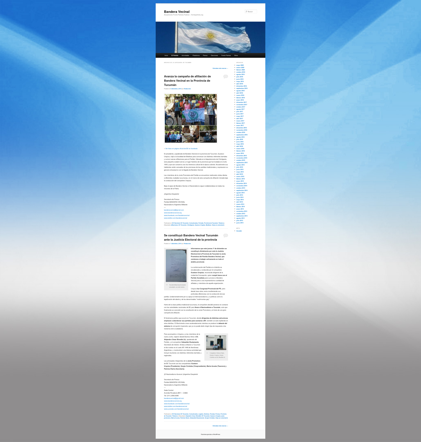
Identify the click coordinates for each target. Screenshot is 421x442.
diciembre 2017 (241, 102)
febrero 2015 (240, 179)
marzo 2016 (240, 148)
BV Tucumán (184, 223)
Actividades (185, 55)
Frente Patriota (226, 55)
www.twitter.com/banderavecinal (175, 218)
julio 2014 (239, 195)
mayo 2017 (240, 116)
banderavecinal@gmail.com (174, 210)
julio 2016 (239, 139)
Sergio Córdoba (210, 418)
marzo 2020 (240, 67)
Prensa (205, 55)
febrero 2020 (240, 70)
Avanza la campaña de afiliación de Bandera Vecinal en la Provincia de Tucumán (187, 80)
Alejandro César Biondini (193, 416)
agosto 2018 (240, 91)
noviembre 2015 (241, 158)
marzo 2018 (240, 95)
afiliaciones (174, 225)
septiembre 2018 (241, 88)
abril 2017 (239, 118)
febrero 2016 (240, 151)
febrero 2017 (240, 123)
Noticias (206, 414)
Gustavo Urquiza (200, 225)
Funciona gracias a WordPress (210, 434)
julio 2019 (239, 77)
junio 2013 (239, 223)
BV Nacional (176, 223)
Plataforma (196, 55)
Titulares (221, 223)
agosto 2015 (240, 165)
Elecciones (214, 55)
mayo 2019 (240, 81)
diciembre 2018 (241, 86)
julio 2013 (239, 220)
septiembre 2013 (241, 216)
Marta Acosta (175, 418)
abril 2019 (239, 84)
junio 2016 (239, 142)
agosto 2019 (240, 74)
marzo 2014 (240, 204)
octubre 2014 (240, 188)
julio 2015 (239, 167)
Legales (200, 414)
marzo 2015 (240, 176)
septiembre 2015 (241, 162)
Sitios (236, 55)
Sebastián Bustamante (197, 418)
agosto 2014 (240, 193)
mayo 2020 (240, 65)
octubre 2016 (240, 132)
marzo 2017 (240, 121)
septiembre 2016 (241, 135)
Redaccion (187, 89)
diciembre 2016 (241, 128)
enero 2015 (240, 181)
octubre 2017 (240, 107)
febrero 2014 (240, 206)
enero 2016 (240, 153)
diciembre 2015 (241, 156)
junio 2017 (239, 114)
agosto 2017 (240, 109)
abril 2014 (239, 202)
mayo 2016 (240, 144)
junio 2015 (239, 169)
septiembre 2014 (241, 190)
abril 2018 (239, 93)
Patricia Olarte (184, 418)
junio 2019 (239, 79)
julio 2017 (239, 111)
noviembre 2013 (241, 211)
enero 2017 (240, 125)
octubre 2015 (240, 160)
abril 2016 (239, 146)
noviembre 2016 (241, 130)
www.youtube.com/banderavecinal (176, 409)
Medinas (208, 225)
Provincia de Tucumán (211, 223)
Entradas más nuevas (220, 68)
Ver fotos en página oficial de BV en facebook (181, 148)
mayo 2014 (240, 200)
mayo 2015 (240, 172)
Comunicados (193, 223)
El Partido (174, 55)
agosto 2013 (240, 218)
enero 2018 (240, 100)
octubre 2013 (240, 213)
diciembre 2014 (241, 183)
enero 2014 (240, 209)
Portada (200, 223)
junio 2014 (239, 197)
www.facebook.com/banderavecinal (176, 215)
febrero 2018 (240, 98)
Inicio (166, 55)
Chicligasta (190, 225)
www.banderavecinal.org (173, 212)
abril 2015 (239, 174)
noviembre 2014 (241, 186)
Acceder (239, 231)
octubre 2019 (240, 72)
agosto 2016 (240, 137)
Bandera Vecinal (177, 11)
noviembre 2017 (241, 104)
